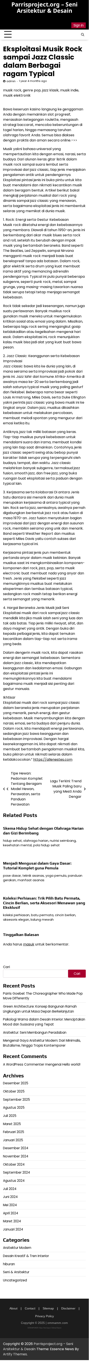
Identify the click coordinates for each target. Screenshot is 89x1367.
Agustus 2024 (14, 1180)
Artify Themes (15, 1354)
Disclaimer (68, 1308)
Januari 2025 (13, 1140)
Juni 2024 (10, 1197)
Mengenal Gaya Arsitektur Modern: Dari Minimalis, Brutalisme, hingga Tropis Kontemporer (42, 1043)
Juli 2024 (9, 1189)
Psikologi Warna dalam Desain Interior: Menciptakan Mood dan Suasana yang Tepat (44, 1022)
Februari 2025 (13, 1132)
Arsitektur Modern (17, 1247)
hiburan (9, 1264)
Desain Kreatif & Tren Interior (26, 1256)
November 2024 (15, 1156)
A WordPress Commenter (23, 1064)
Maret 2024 (12, 1221)
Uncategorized (15, 1280)
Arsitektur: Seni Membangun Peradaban (34, 1032)
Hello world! (71, 1064)
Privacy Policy (44, 1316)
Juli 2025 (9, 1115)
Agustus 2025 (14, 1107)
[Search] (82, 34)
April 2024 (10, 1213)
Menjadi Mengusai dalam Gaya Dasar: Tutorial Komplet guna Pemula (37, 865)
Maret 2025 (12, 1124)
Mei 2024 (10, 1205)
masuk (28, 944)
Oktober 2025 (14, 1091)
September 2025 (16, 1099)
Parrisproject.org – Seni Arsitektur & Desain (44, 7)
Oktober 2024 (14, 1164)
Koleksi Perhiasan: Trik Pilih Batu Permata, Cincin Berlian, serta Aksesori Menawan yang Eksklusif (44, 903)
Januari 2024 (13, 1229)
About (13, 1308)
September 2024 (16, 1172)
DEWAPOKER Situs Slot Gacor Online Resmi (44, 1328)
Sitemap (48, 1308)
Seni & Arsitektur (16, 1272)
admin (11, 81)
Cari (6, 966)
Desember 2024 (15, 1148)
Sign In (78, 25)
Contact (30, 1308)
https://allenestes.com (52, 759)
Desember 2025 (15, 1083)
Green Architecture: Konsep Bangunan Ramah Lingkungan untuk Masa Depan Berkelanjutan (40, 1009)
